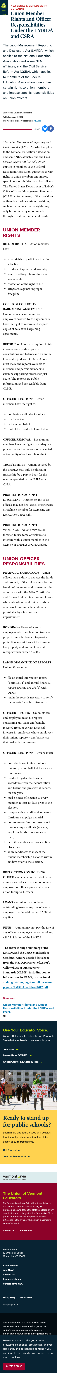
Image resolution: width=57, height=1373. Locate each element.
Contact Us (9, 1274)
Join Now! (8, 1270)
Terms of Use (26, 1297)
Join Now (9, 1049)
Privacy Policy (9, 1297)
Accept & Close (14, 1366)
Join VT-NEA (26, 1230)
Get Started (10, 1150)
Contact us (8, 1230)
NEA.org (37, 121)
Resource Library (12, 1279)
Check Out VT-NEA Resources (21, 1061)
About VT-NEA (11, 1265)
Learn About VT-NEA (15, 1055)
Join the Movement (14, 1156)
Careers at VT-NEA (13, 1283)
